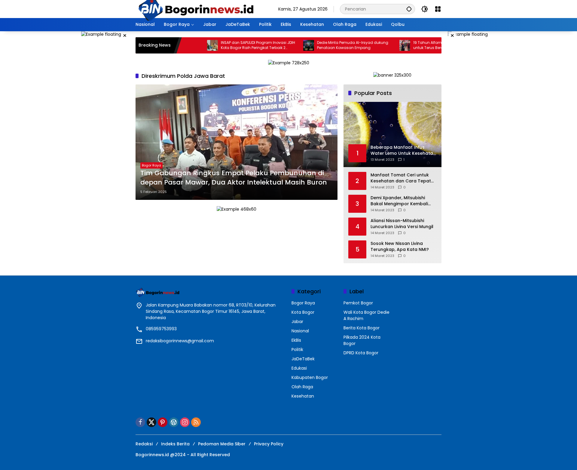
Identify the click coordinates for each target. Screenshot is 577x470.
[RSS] (196, 422)
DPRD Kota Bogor (360, 353)
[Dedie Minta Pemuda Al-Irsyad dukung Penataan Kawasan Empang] (291, 45)
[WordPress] (174, 422)
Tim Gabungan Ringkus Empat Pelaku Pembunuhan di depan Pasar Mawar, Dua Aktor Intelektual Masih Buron (233, 178)
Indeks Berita (175, 444)
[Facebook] (140, 422)
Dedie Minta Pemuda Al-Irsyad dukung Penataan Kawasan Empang (335, 45)
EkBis (296, 340)
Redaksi (144, 444)
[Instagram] (185, 422)
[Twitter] (151, 422)
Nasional (300, 331)
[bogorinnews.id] (196, 9)
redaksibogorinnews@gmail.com (180, 341)
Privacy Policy (268, 444)
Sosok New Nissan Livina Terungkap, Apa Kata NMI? (400, 246)
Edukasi (299, 368)
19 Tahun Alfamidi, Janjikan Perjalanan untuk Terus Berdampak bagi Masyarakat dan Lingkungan (431, 45)
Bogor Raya (151, 165)
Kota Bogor (303, 312)
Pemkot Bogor (358, 303)
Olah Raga (302, 387)
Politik (297, 349)
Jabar (297, 322)
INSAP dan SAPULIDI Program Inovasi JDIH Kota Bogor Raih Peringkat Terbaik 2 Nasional (241, 45)
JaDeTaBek (303, 359)
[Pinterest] (162, 422)
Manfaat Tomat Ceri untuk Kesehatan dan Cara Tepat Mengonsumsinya (401, 178)
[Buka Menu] (437, 9)
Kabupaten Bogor (310, 377)
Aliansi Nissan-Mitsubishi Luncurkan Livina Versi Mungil (402, 224)
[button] (409, 9)
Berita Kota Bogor (361, 328)
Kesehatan (303, 396)
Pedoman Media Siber (222, 444)
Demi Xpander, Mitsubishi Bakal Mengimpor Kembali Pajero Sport (399, 201)
